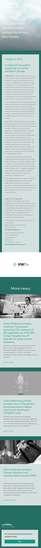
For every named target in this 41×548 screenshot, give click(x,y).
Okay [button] (20, 541)
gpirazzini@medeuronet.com (15, 244)
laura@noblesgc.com (12, 230)
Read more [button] (22, 536)
